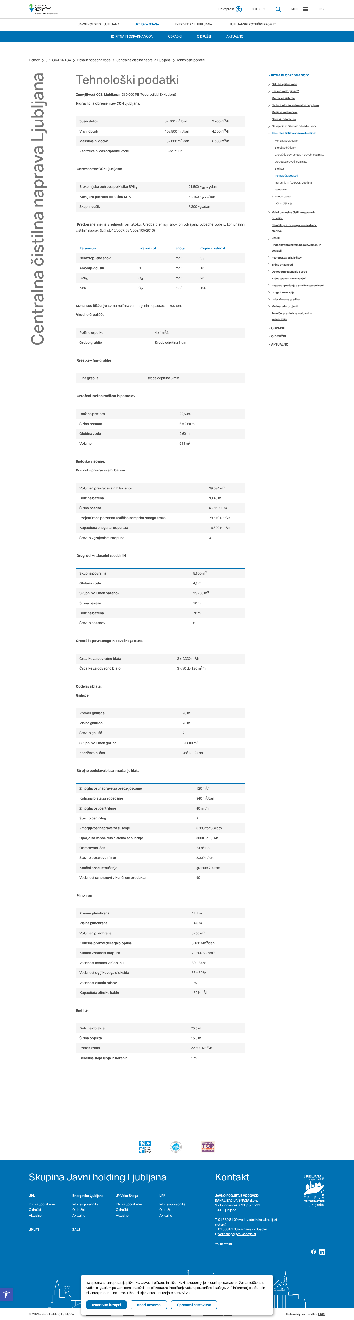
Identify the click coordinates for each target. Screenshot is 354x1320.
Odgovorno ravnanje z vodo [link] (289, 271)
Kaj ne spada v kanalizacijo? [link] (289, 278)
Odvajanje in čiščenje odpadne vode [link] (294, 126)
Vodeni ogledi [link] (283, 196)
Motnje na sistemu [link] (283, 98)
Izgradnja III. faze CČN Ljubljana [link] (293, 182)
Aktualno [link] (279, 345)
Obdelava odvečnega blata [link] (291, 161)
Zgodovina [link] (281, 189)
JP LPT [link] (34, 1230)
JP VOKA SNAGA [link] (58, 60)
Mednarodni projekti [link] (285, 306)
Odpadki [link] (278, 328)
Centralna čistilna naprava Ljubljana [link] (143, 60)
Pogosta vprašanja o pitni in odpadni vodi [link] (298, 285)
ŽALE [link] (76, 1230)
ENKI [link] (321, 1314)
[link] (43, 9)
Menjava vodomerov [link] (284, 112)
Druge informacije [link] (283, 292)
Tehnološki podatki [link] (286, 175)
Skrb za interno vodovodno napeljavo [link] (295, 105)
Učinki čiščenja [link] (283, 203)
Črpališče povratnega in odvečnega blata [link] (299, 154)
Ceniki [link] (276, 238)
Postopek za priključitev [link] (287, 257)
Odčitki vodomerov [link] (284, 119)
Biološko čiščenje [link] (285, 147)
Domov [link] (34, 60)
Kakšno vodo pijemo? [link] (285, 91)
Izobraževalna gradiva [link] (286, 299)
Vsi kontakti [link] (223, 1244)
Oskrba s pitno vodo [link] (284, 84)
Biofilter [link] (279, 168)
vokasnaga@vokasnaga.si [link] (237, 1234)
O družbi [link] (278, 336)
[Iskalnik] (278, 9)
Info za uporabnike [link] (42, 1204)
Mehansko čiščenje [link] (286, 140)
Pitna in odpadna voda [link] (94, 60)
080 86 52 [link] (258, 9)
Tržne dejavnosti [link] (282, 264)
